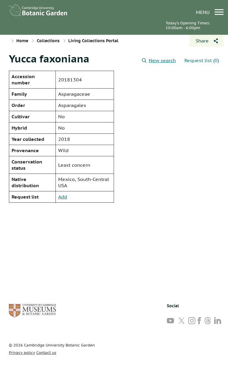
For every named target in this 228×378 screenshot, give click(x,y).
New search (162, 60)
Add (62, 197)
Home (22, 40)
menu (203, 12)
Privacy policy (22, 352)
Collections (48, 40)
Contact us (46, 352)
